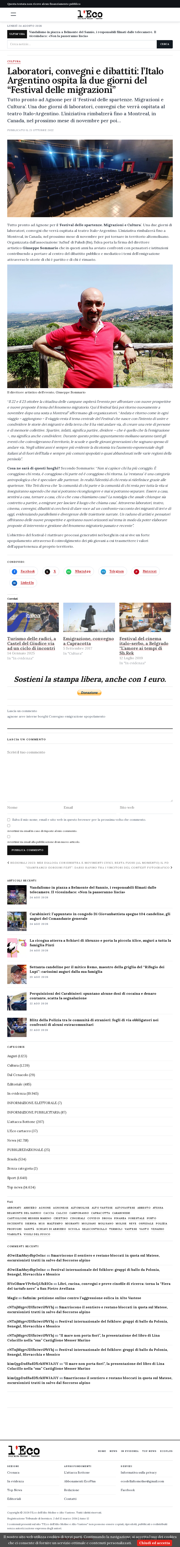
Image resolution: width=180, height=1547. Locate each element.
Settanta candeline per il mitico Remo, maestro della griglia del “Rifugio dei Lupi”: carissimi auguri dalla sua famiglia (97, 969)
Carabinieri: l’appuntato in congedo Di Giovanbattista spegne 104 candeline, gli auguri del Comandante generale (100, 916)
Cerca (164, 44)
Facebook (128, 1490)
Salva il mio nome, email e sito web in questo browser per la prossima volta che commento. (79, 820)
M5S (42, 1223)
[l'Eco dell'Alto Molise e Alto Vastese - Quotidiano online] (90, 15)
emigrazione (74, 716)
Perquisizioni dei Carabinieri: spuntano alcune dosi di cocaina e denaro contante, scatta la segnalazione (93, 995)
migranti (72, 1223)
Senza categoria (20, 1168)
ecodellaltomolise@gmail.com (142, 1481)
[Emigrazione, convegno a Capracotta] (89, 617)
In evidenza (16, 1093)
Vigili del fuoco (37, 1234)
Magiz (12, 1298)
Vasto (144, 1229)
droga (107, 1218)
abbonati (14, 1207)
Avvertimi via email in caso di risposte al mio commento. (42, 831)
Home (102, 1451)
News (11, 1140)
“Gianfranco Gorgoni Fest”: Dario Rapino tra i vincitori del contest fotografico (98, 867)
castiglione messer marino (29, 1218)
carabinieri (121, 1213)
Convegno (56, 716)
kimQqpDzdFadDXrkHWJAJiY (33, 1364)
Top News (149, 1451)
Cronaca (13, 1472)
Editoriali (14, 1499)
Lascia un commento (22, 711)
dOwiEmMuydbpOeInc (26, 1255)
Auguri (12, 1056)
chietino (61, 1218)
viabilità (14, 1234)
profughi (14, 1229)
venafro (157, 1229)
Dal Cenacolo (17, 1075)
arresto (144, 1207)
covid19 (93, 1218)
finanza (120, 1218)
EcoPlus (166, 1451)
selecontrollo (94, 1229)
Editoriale (15, 1084)
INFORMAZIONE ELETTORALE (32, 1103)
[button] (13, 14)
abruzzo (30, 1207)
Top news (14, 1187)
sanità (29, 1229)
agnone (12, 716)
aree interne (28, 716)
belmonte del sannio (24, 1213)
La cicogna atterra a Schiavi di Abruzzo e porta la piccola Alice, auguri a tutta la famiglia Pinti (100, 942)
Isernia (31, 1223)
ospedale (146, 1223)
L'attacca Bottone (21, 1122)
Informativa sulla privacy (139, 1472)
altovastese (125, 1207)
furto (152, 1218)
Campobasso (79, 1213)
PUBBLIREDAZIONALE (25, 1150)
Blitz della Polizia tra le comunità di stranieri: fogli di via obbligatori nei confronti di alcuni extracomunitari (94, 1022)
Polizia (161, 1223)
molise (121, 1223)
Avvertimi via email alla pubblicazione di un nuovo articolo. (43, 842)
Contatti (70, 1499)
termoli (115, 1229)
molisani (89, 1223)
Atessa (158, 1207)
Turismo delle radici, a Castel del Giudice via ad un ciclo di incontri (31, 643)
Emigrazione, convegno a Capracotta (88, 641)
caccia (48, 1213)
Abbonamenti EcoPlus (80, 1481)
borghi (43, 716)
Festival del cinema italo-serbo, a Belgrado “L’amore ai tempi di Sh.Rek (143, 646)
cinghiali (77, 1218)
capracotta (100, 1213)
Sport (11, 1178)
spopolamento (94, 716)
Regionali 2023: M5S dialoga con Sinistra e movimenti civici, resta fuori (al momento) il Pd (89, 862)
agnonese (61, 1207)
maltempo (55, 1223)
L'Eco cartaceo (19, 1131)
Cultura (14, 61)
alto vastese (102, 1207)
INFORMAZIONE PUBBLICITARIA (33, 1112)
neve (133, 1223)
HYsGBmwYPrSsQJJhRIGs (30, 1284)
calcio (61, 1213)
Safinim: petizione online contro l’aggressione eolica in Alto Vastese (82, 1298)
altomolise (80, 1207)
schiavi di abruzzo (51, 1229)
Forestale (136, 1218)
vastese (131, 1229)
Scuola (12, 1159)
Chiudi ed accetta (154, 1543)
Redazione (71, 1490)
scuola (74, 1229)
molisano (105, 1223)
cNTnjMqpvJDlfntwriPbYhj (30, 1307)
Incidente (15, 1223)
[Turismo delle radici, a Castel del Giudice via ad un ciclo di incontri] (33, 617)
